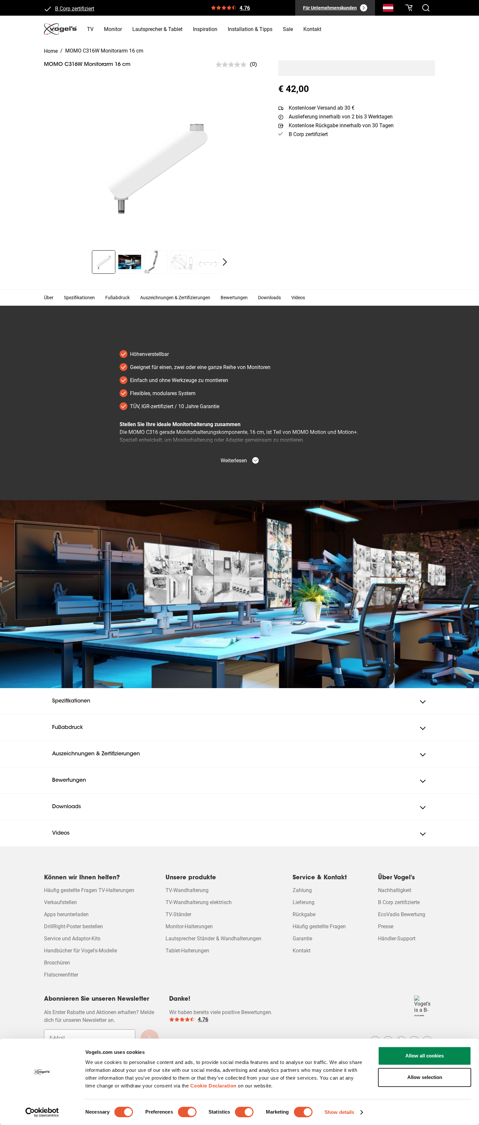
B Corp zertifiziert (74, 8)
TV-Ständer (178, 914)
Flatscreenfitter (61, 975)
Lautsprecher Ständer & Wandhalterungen (213, 938)
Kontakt (302, 951)
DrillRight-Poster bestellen (73, 926)
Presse (385, 926)
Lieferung (303, 902)
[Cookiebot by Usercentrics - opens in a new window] (42, 1112)
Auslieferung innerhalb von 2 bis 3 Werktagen (341, 117)
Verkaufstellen (60, 902)
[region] (156, 165)
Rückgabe (304, 914)
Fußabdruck (117, 297)
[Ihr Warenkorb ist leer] (409, 8)
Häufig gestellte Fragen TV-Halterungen (89, 890)
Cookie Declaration (213, 1085)
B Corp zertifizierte (399, 902)
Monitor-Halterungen (189, 926)
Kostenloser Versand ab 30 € (322, 108)
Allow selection (424, 1077)
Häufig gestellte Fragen (319, 926)
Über (48, 297)
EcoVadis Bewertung (401, 914)
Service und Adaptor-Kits (72, 938)
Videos (298, 297)
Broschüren (57, 963)
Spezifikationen (79, 297)
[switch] (187, 1112)
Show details (339, 1112)
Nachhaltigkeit (394, 890)
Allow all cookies (424, 1055)
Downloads (269, 297)
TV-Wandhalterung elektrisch (199, 902)
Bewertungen (234, 297)
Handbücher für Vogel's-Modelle (80, 951)
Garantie (302, 938)
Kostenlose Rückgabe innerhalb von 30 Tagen (341, 125)
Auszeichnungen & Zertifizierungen (175, 297)
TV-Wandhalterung (187, 890)
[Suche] (388, 9)
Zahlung (302, 890)
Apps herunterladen (66, 914)
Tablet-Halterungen (187, 951)
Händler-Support (396, 938)
